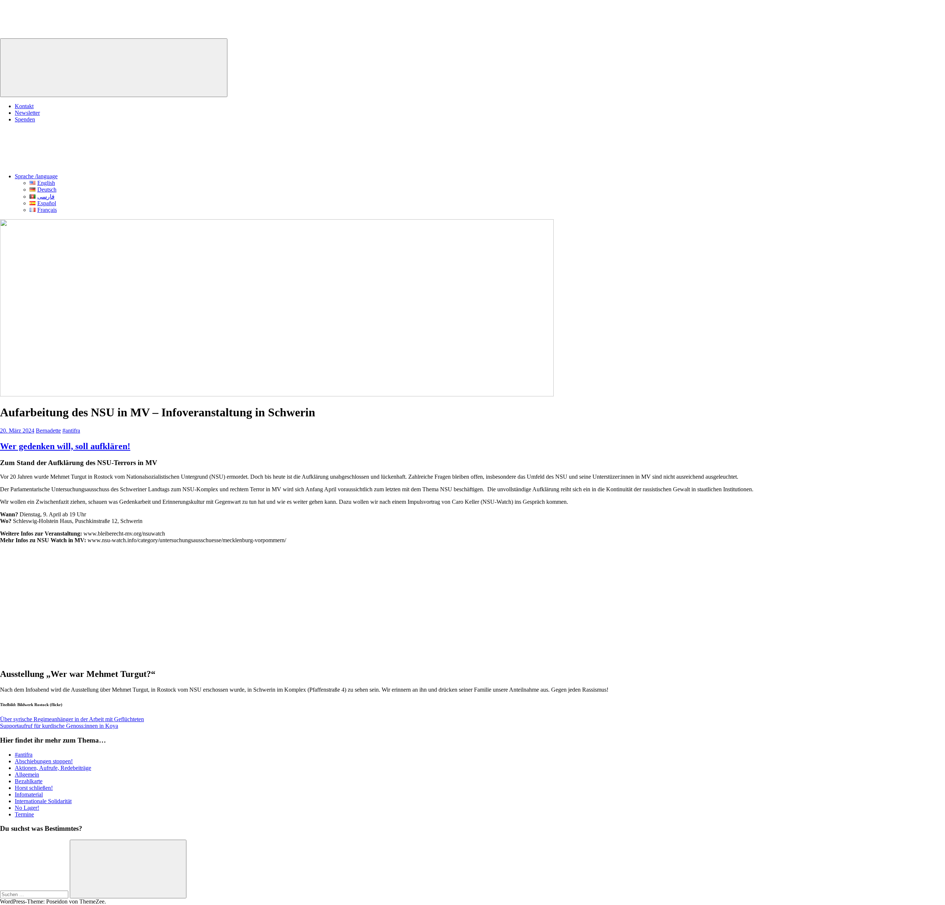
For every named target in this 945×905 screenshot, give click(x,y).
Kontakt (24, 106)
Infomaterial (29, 794)
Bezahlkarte (28, 781)
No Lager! (27, 808)
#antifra (71, 430)
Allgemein (27, 774)
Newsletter (27, 113)
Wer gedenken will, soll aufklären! (65, 446)
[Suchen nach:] (35, 894)
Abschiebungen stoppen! (44, 761)
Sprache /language (36, 176)
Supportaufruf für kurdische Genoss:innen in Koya (59, 726)
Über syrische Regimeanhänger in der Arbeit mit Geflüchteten (72, 719)
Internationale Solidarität (43, 801)
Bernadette (48, 430)
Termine (24, 814)
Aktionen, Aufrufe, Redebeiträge (53, 768)
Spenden (25, 119)
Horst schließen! (34, 788)
